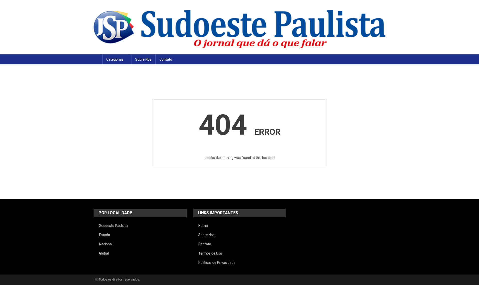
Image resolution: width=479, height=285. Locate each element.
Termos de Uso (210, 253)
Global (104, 253)
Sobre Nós (143, 59)
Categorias (114, 59)
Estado (104, 235)
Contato (165, 59)
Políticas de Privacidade (217, 263)
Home (203, 226)
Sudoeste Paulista (113, 226)
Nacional (106, 244)
